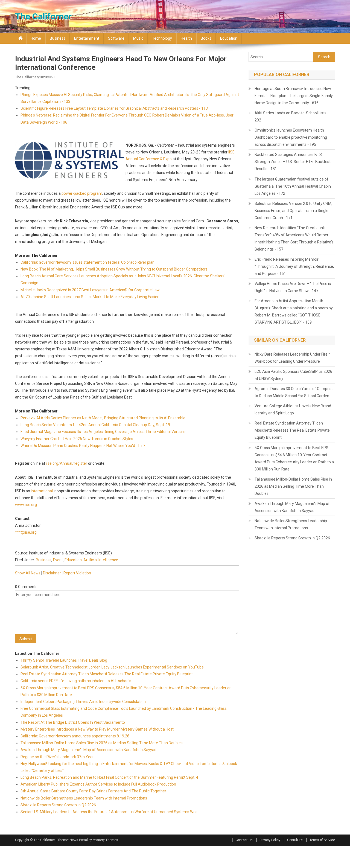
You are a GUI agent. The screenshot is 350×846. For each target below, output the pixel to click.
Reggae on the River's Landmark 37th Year (57, 757)
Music (138, 38)
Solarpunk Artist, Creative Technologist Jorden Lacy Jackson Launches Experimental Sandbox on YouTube (112, 667)
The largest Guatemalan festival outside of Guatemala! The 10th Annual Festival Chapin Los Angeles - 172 (293, 186)
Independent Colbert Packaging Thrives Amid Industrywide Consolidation (83, 701)
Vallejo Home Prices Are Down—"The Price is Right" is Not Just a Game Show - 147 (293, 287)
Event (58, 560)
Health (186, 38)
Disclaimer (52, 573)
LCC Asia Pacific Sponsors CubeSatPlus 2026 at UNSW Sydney (293, 375)
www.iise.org (26, 504)
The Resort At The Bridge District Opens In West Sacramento (73, 722)
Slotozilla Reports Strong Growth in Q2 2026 (58, 805)
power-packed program (82, 193)
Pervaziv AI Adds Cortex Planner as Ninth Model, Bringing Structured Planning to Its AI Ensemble (103, 418)
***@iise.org (26, 532)
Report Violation (77, 573)
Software (116, 38)
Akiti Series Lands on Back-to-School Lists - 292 (292, 116)
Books (206, 38)
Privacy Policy (269, 840)
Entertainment (86, 38)
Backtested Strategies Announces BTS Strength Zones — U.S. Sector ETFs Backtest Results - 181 (293, 161)
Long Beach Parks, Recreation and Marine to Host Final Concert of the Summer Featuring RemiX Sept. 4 (109, 777)
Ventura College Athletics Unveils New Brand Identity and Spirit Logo (293, 409)
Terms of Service (322, 840)
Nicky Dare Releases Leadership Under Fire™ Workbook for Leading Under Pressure (292, 358)
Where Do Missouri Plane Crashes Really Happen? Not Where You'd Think (83, 445)
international (42, 491)
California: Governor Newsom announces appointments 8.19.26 (75, 736)
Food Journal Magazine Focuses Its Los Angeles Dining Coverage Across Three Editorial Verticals (103, 431)
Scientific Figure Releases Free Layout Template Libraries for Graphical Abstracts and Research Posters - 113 (114, 108)
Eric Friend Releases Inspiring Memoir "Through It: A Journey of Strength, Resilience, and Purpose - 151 (294, 266)
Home (36, 38)
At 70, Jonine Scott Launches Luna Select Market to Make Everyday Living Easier (90, 297)
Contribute (295, 840)
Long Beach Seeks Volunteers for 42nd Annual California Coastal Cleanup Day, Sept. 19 (95, 425)
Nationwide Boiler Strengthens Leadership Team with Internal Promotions (84, 798)
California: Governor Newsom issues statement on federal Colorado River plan (87, 262)
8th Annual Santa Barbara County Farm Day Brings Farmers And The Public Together (93, 791)
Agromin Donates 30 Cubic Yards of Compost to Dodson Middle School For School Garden (294, 392)
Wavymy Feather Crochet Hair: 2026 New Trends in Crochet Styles (77, 439)
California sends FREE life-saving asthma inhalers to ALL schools (76, 681)
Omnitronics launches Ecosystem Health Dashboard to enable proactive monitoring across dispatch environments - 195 (291, 137)
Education (228, 38)
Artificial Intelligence (100, 560)
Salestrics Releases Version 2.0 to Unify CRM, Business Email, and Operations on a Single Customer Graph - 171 (293, 210)
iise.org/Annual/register (66, 463)
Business (57, 38)
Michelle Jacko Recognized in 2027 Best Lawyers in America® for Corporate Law (90, 290)
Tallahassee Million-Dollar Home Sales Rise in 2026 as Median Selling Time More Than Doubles (102, 743)
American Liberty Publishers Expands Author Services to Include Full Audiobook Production (98, 784)
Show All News (27, 573)
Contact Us (244, 840)
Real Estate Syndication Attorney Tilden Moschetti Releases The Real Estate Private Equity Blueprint (107, 674)
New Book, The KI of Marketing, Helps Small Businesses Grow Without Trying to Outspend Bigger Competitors (114, 269)
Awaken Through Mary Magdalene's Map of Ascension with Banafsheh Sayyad (88, 750)
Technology (162, 38)
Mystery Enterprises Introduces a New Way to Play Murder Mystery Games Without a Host (97, 729)
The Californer (43, 16)
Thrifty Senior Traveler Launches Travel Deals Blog (64, 660)
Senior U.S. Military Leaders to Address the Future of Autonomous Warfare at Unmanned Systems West (110, 812)
